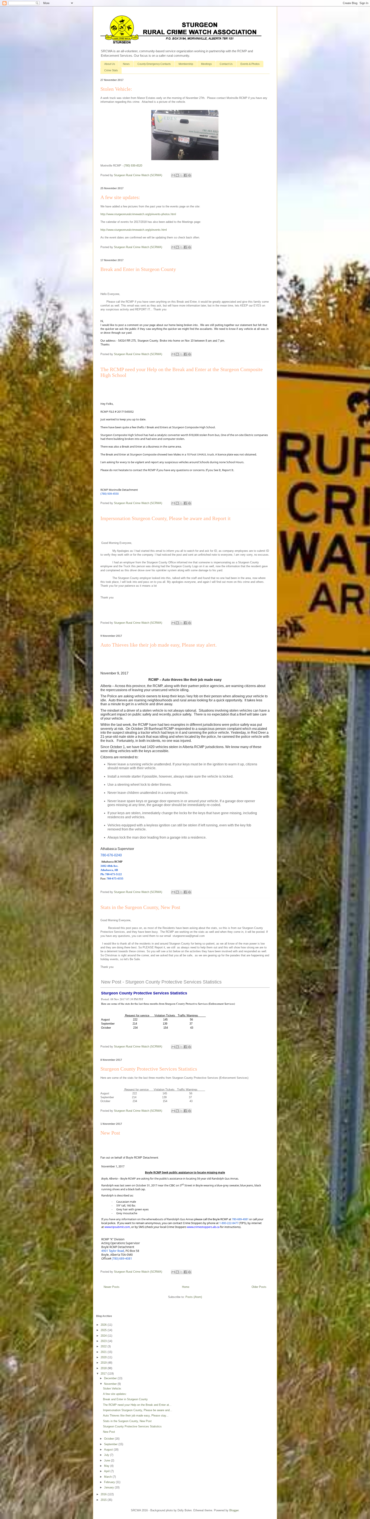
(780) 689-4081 (122, 1258)
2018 (104, 1368)
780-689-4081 (240, 1219)
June (107, 1460)
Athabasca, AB (109, 870)
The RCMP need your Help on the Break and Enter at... (137, 1404)
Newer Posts (111, 1286)
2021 (104, 1352)
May (107, 1465)
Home (185, 1286)
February (110, 1482)
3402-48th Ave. (109, 865)
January (109, 1487)
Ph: (102, 874)
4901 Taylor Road (112, 1251)
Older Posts (259, 1286)
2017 (104, 1373)
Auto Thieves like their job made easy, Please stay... (136, 1415)
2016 (104, 1494)
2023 (104, 1341)
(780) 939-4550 (109, 493)
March (108, 1476)
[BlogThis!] (177, 175)
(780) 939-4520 (133, 165)
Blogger (234, 1510)
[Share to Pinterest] (189, 175)
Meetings (206, 63)
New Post (110, 1133)
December (111, 1378)
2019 (104, 1362)
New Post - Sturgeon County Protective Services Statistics (161, 982)
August (109, 1449)
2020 (104, 1357)
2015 (104, 1499)
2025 (104, 1330)
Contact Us (226, 63)
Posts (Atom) (193, 1297)
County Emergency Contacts (154, 63)
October (109, 1438)
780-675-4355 (115, 878)
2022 (104, 1346)
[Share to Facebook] (185, 175)
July (107, 1455)
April (107, 1471)
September (111, 1444)
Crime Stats (111, 70)
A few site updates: (120, 197)
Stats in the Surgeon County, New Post (140, 907)
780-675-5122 (113, 874)
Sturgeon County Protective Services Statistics (144, 993)
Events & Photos (250, 63)
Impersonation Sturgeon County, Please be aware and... (137, 1410)
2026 (104, 1324)
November (111, 1383)
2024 (104, 1335)
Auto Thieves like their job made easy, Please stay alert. (158, 645)
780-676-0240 (111, 855)
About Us (109, 63)
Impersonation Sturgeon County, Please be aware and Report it (165, 518)
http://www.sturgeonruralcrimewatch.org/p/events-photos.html (138, 214)
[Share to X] (181, 175)
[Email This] (173, 175)
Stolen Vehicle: (116, 89)
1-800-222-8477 (228, 1223)
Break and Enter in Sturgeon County (138, 269)
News (126, 63)
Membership (186, 63)
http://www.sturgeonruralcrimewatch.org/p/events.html (133, 229)
